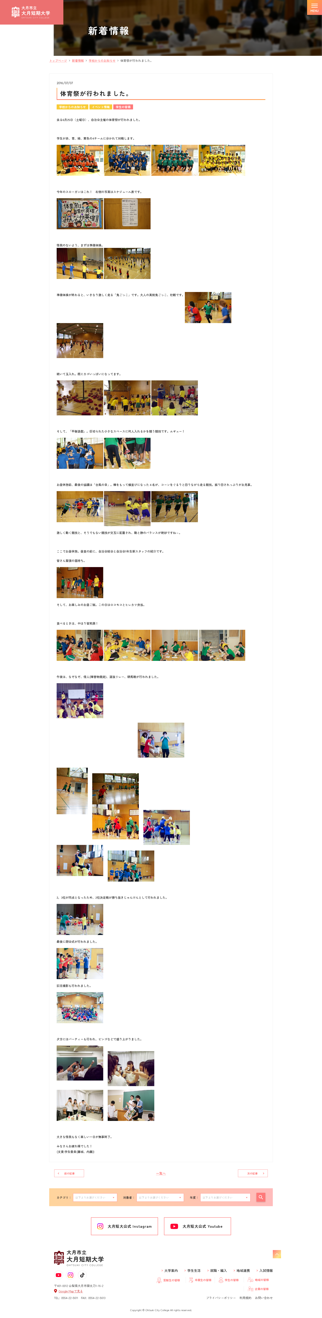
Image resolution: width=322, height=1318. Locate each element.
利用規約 (245, 1297)
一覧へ (161, 1173)
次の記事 (252, 1173)
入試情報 (266, 1270)
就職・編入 (218, 1270)
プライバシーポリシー (221, 1297)
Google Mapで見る (71, 1291)
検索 (260, 1197)
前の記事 (69, 1173)
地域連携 (243, 1270)
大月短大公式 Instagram (130, 1226)
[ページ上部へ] (277, 1254)
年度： (194, 1197)
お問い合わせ (264, 1297)
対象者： (129, 1197)
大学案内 (171, 1270)
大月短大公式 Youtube (203, 1226)
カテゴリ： (64, 1197)
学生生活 (194, 1270)
